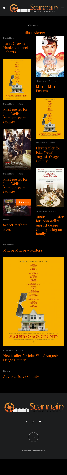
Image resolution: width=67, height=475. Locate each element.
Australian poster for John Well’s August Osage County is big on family (50, 225)
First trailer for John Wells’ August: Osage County (48, 154)
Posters (19, 104)
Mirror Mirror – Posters (49, 88)
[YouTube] (40, 421)
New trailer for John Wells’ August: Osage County (30, 358)
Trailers (52, 142)
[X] (33, 421)
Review (6, 219)
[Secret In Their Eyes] (17, 207)
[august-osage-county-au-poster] (50, 187)
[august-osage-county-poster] (17, 79)
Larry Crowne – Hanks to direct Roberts (15, 47)
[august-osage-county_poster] (17, 149)
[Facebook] (27, 421)
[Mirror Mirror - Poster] (50, 56)
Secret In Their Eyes (15, 227)
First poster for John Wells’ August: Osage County (15, 115)
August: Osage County (21, 376)
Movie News (8, 38)
